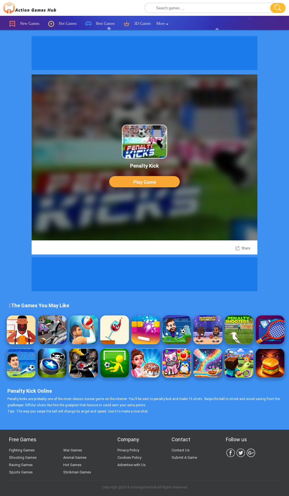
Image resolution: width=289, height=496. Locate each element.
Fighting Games (22, 450)
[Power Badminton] (270, 329)
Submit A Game (184, 457)
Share (245, 248)
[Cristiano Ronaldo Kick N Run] (52, 329)
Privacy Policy (128, 450)
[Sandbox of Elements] (207, 362)
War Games (72, 450)
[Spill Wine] (114, 329)
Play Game (144, 182)
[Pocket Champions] (52, 362)
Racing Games (21, 465)
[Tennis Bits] (239, 362)
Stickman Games (77, 472)
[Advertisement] (144, 53)
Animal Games (75, 457)
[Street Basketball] (83, 329)
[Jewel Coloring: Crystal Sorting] (176, 362)
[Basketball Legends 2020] (207, 329)
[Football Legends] (21, 362)
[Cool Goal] (114, 362)
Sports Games (21, 472)
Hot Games (67, 23)
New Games (29, 23)
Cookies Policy (129, 457)
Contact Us (181, 450)
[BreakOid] (145, 329)
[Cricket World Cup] (83, 362)
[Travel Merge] (270, 362)
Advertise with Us (131, 465)
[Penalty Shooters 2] (239, 329)
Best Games (105, 23)
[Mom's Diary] (145, 362)
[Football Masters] (176, 329)
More (161, 23)
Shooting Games (23, 457)
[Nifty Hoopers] (21, 329)
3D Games (142, 23)
